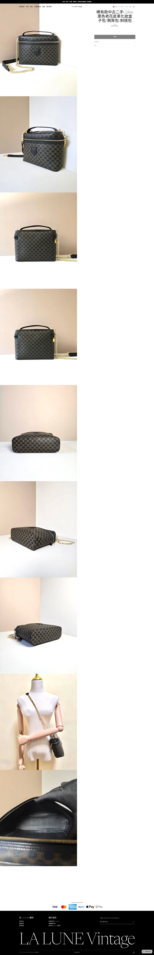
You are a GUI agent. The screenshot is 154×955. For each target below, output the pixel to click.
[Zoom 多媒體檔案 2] (38, 144)
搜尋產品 (21, 921)
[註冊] (133, 922)
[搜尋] (126, 7)
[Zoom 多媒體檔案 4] (38, 337)
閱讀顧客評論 (52, 923)
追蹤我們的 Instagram (54, 921)
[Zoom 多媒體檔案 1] (38, 48)
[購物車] (133, 7)
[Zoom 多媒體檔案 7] (38, 625)
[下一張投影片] (133, 2)
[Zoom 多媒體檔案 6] (38, 529)
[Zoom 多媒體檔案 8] (38, 722)
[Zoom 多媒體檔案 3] (38, 240)
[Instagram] (134, 952)
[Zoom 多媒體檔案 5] (38, 433)
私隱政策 (21, 925)
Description (96, 42)
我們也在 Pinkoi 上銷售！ (55, 925)
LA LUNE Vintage (26, 952)
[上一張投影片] (20, 2)
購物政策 (21, 923)
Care (95, 45)
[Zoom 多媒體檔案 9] (38, 818)
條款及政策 (77, 952)
